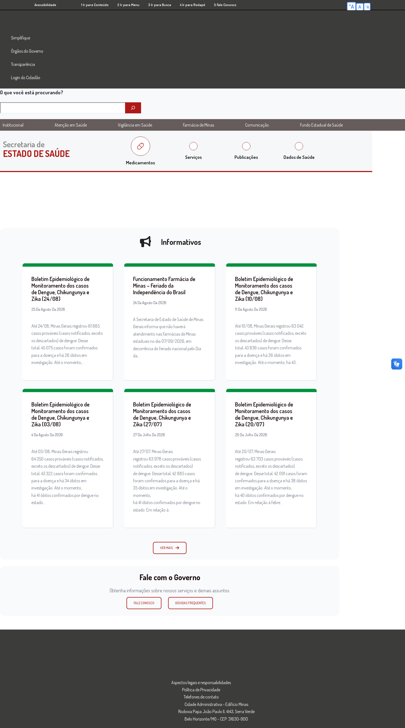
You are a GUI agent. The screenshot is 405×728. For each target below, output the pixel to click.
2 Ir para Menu (128, 4)
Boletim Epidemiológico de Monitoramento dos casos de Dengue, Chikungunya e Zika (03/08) (60, 414)
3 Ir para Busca (159, 4)
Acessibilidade (45, 4)
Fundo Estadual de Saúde (321, 125)
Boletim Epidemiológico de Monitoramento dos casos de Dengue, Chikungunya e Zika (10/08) (264, 288)
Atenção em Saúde (71, 125)
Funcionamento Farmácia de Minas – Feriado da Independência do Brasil (164, 285)
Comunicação (257, 125)
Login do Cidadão (25, 77)
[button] (170, 548)
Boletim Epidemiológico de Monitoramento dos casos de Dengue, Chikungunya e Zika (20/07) (264, 414)
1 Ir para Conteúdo (95, 4)
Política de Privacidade (201, 689)
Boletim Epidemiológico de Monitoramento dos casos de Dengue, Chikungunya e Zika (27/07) (162, 414)
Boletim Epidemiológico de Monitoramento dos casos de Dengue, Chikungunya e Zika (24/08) (60, 288)
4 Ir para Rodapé (192, 4)
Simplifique (20, 38)
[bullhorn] (145, 241)
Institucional (13, 125)
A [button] (351, 6)
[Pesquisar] (133, 107)
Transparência (23, 64)
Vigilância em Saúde (135, 125)
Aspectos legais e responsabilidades (201, 682)
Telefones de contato (201, 697)
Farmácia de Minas (198, 125)
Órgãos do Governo (27, 51)
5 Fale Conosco (225, 4)
